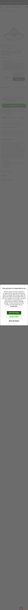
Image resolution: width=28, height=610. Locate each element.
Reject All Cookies (14, 321)
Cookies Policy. (14, 306)
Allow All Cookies (14, 312)
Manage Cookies (14, 316)
